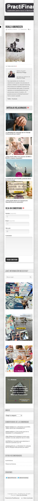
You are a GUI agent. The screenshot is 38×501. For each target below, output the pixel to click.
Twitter (9, 99)
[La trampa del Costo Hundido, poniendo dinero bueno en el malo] (19, 177)
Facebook (14, 99)
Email (10, 221)
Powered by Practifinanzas (12, 498)
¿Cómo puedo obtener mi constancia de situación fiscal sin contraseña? (17, 201)
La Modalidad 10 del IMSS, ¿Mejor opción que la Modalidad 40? (18, 427)
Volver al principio (28, 498)
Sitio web (8, 228)
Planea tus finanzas (11, 464)
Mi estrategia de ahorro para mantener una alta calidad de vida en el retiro (18, 437)
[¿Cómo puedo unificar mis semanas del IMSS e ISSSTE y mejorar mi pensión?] (19, 155)
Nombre (11, 213)
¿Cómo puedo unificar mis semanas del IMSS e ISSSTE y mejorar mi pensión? (19, 157)
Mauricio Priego (21, 78)
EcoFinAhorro (9, 460)
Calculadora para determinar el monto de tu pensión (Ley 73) (18, 442)
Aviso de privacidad (22, 495)
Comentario (9, 235)
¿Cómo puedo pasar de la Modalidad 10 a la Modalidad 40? (17, 432)
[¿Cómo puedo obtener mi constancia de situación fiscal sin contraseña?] (19, 199)
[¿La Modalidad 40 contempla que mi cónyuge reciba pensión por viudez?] (19, 131)
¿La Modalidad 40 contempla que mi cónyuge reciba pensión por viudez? (18, 133)
